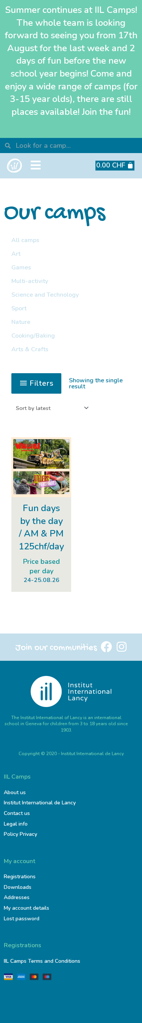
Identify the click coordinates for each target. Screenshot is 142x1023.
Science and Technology (45, 295)
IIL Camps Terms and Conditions (42, 961)
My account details (26, 908)
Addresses (17, 897)
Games (21, 267)
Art (15, 254)
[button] (35, 166)
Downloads (17, 887)
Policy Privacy (20, 834)
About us (15, 792)
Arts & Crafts (29, 349)
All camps (25, 240)
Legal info (16, 823)
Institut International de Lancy (40, 802)
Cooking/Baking (33, 336)
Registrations (20, 876)
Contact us (17, 813)
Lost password (21, 918)
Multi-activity (29, 281)
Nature (20, 322)
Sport (19, 308)
